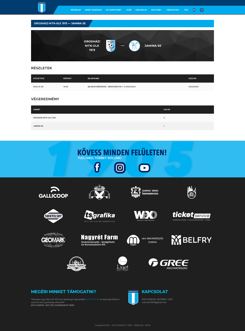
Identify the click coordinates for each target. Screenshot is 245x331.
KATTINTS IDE (93, 299)
